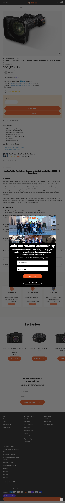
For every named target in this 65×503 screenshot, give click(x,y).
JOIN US (32, 276)
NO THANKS (32, 282)
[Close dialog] (54, 217)
